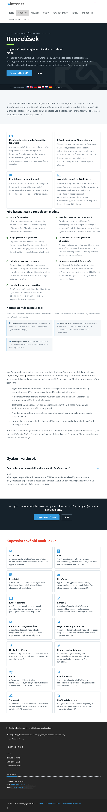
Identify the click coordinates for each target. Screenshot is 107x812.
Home (11, 13)
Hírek (75, 13)
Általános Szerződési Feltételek (48, 803)
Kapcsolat (87, 13)
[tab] (53, 468)
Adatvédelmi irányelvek (72, 803)
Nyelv (98, 2)
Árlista (35, 13)
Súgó (46, 13)
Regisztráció (60, 13)
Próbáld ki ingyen (14, 758)
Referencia (14, 19)
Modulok (22, 13)
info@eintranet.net (18, 784)
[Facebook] (7, 808)
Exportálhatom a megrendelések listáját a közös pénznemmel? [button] (38, 468)
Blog (26, 19)
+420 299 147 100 (20, 787)
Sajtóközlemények (14, 766)
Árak (39, 73)
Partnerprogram (13, 762)
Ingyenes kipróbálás (19, 73)
